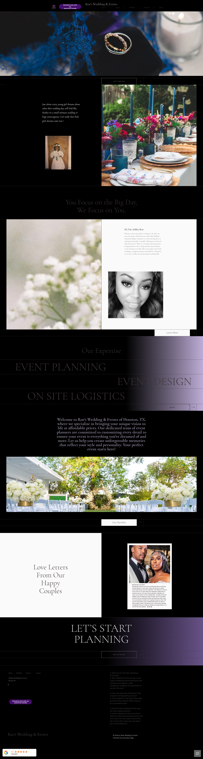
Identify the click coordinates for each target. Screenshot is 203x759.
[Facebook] (170, 13)
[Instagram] (173, 13)
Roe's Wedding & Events (101, 4)
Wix (132, 738)
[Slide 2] (149, 606)
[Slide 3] (151, 606)
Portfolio (19, 673)
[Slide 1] (147, 606)
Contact (38, 673)
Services (28, 673)
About (10, 673)
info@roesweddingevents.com (17, 678)
